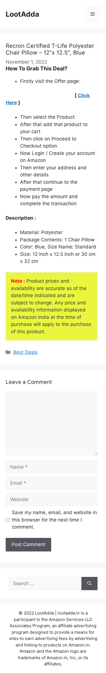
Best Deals (25, 352)
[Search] (89, 583)
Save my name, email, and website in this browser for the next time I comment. (54, 520)
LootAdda (22, 14)
